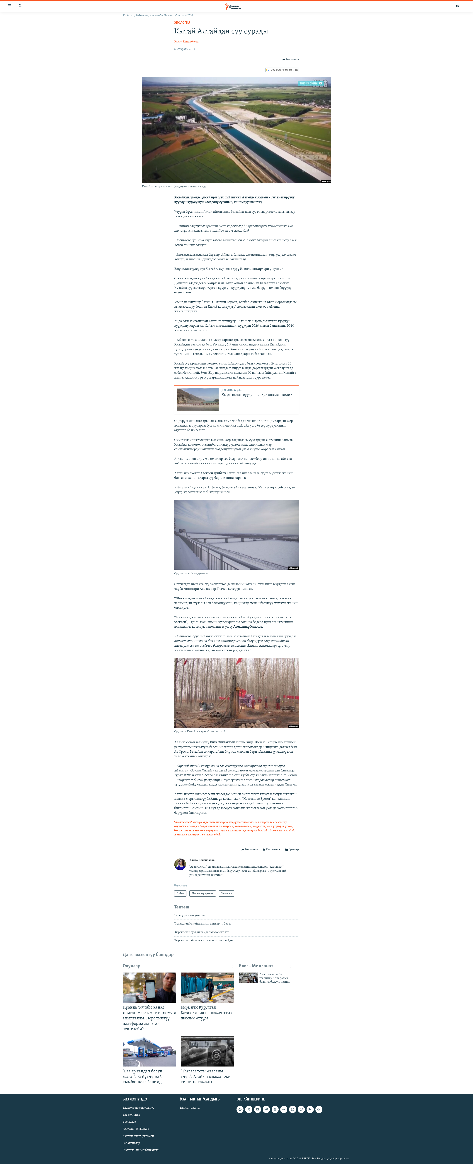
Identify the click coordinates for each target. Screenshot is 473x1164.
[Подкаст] (318, 1109)
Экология (182, 23)
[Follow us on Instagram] (292, 1109)
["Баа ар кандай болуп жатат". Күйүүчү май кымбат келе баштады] (149, 1051)
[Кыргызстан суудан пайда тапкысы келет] (198, 399)
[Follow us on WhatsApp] (301, 1109)
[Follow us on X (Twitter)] (248, 1109)
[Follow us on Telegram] (266, 1109)
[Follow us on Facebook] (240, 1109)
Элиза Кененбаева (186, 41)
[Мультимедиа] (457, 6)
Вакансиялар (131, 1142)
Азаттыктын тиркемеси (138, 1135)
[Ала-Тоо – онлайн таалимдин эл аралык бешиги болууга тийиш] (248, 978)
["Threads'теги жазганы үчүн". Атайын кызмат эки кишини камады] (207, 1051)
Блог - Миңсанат (256, 966)
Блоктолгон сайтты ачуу (138, 1107)
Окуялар (131, 966)
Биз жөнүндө (131, 1114)
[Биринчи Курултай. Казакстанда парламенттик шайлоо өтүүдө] (207, 988)
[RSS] (310, 1109)
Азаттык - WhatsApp (136, 1128)
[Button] (290, 59)
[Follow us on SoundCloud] (283, 1109)
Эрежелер (129, 1121)
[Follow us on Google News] (275, 1109)
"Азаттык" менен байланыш (141, 1149)
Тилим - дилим (190, 1107)
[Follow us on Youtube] (257, 1109)
